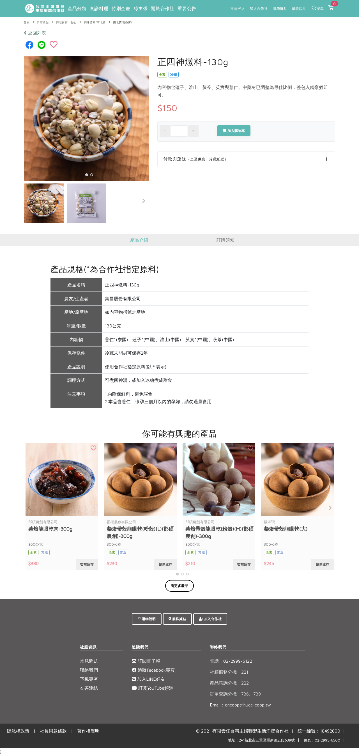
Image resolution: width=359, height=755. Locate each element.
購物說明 (299, 8)
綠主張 (141, 8)
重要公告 (187, 8)
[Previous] (29, 200)
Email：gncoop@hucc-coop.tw (240, 704)
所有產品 (43, 22)
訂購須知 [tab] (225, 239)
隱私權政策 (18, 730)
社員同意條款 (53, 730)
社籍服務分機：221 (229, 671)
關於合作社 (162, 8)
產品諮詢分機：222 (229, 682)
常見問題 (89, 661)
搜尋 (320, 8)
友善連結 (89, 687)
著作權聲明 (88, 730)
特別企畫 (121, 8)
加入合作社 (259, 8)
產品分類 (77, 8)
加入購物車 (236, 130)
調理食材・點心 (66, 22)
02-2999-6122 (231, 661)
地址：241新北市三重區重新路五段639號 (261, 740)
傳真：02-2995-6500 (322, 740)
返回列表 (36, 32)
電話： (216, 661)
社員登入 (237, 8)
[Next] (143, 200)
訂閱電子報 (148, 661)
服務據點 (280, 8)
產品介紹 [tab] (139, 239)
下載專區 (89, 678)
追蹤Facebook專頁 (155, 670)
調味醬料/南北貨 (95, 22)
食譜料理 (99, 8)
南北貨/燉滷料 (122, 22)
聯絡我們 (89, 670)
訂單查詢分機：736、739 (235, 693)
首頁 (26, 22)
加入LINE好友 (150, 678)
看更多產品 (179, 586)
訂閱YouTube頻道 (155, 687)
